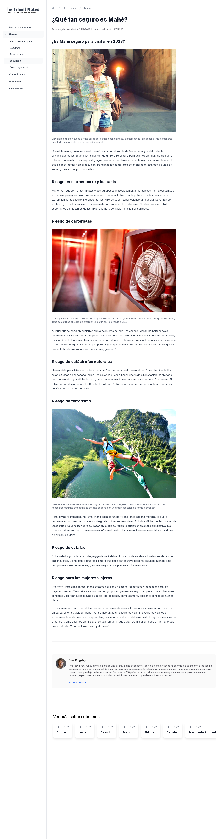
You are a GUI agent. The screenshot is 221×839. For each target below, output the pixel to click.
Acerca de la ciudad (20, 27)
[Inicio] (53, 8)
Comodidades (17, 74)
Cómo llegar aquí (19, 67)
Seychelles (69, 8)
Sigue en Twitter (77, 682)
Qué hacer (15, 81)
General (13, 34)
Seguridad (15, 60)
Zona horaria (16, 54)
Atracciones (16, 88)
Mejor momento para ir (22, 41)
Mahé (87, 8)
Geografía (15, 47)
